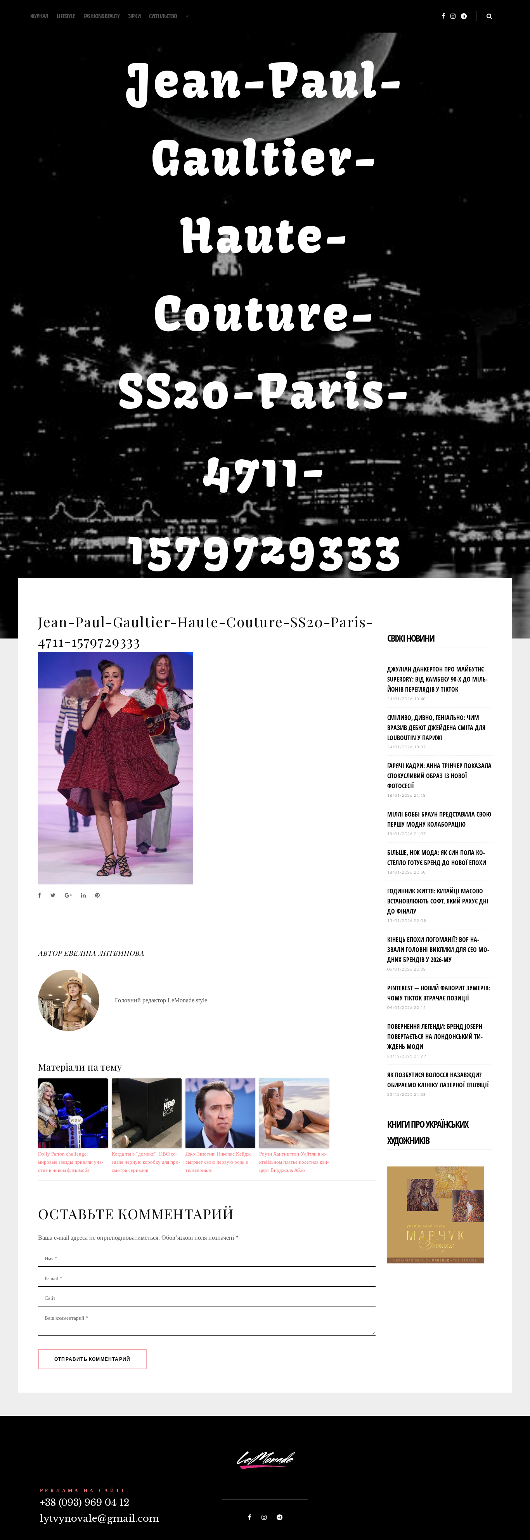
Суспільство (163, 16)
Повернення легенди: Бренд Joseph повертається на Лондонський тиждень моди (435, 1036)
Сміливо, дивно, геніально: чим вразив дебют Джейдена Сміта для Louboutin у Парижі (436, 727)
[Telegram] (464, 16)
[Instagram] (453, 16)
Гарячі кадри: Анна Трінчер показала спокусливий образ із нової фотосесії (439, 775)
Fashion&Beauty (101, 16)
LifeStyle (66, 16)
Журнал (39, 16)
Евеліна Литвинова (104, 953)
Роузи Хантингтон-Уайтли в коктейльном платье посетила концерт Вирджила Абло (294, 1162)
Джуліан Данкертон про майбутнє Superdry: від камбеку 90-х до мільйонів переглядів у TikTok (437, 679)
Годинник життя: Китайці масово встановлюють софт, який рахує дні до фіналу (437, 901)
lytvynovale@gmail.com (99, 1518)
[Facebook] (443, 16)
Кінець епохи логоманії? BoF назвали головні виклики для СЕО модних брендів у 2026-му (438, 949)
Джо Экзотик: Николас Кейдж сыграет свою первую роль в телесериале (218, 1162)
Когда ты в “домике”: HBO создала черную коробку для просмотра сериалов (146, 1162)
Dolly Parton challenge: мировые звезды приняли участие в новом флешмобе (70, 1162)
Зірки (134, 16)
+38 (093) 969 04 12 (84, 1502)
